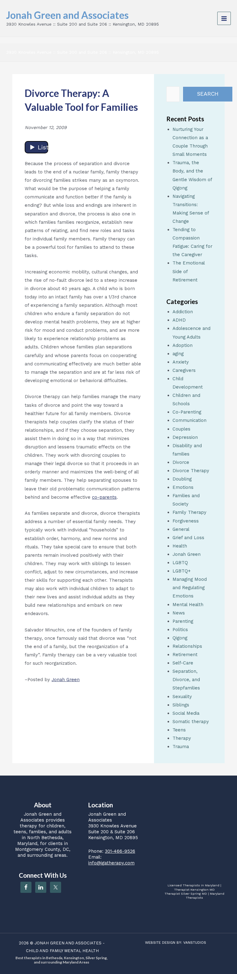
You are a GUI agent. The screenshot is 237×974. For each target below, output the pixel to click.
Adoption (183, 345)
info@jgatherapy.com (111, 863)
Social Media (186, 713)
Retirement (185, 654)
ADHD (179, 320)
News (179, 613)
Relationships (187, 646)
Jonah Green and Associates (67, 15)
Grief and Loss (188, 537)
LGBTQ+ (182, 571)
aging (178, 353)
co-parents (104, 497)
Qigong (180, 638)
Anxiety (181, 362)
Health (180, 546)
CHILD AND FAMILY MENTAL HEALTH (62, 950)
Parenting (183, 621)
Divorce (181, 462)
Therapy (182, 738)
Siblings (181, 705)
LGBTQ (180, 562)
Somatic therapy (191, 721)
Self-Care (183, 663)
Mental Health (188, 604)
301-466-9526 (120, 851)
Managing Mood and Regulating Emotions (190, 587)
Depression (185, 437)
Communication (189, 420)
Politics (180, 629)
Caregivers (184, 370)
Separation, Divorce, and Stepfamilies (186, 679)
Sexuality (182, 696)
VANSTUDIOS (194, 942)
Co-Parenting (187, 412)
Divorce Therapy (191, 470)
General (181, 529)
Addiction (183, 311)
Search (207, 94)
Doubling (182, 479)
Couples (181, 429)
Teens (179, 730)
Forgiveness (186, 521)
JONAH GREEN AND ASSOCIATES (68, 943)
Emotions (183, 487)
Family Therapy (189, 512)
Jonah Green (66, 679)
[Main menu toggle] (224, 18)
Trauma (181, 746)
